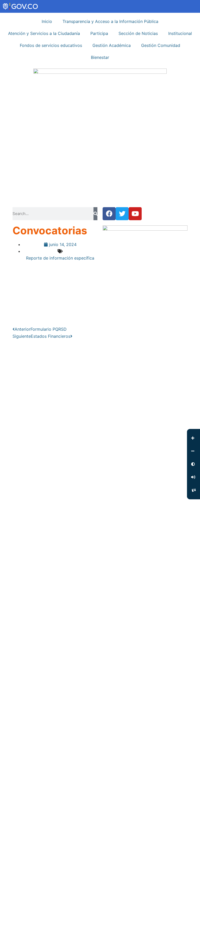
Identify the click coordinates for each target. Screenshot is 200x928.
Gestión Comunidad (160, 45)
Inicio (47, 21)
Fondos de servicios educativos (51, 45)
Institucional (180, 33)
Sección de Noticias (138, 33)
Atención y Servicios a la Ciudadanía (44, 33)
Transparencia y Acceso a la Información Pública (110, 21)
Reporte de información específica (60, 258)
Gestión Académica (111, 45)
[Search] (95, 213)
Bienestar (100, 57)
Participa (99, 33)
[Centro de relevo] (193, 490)
